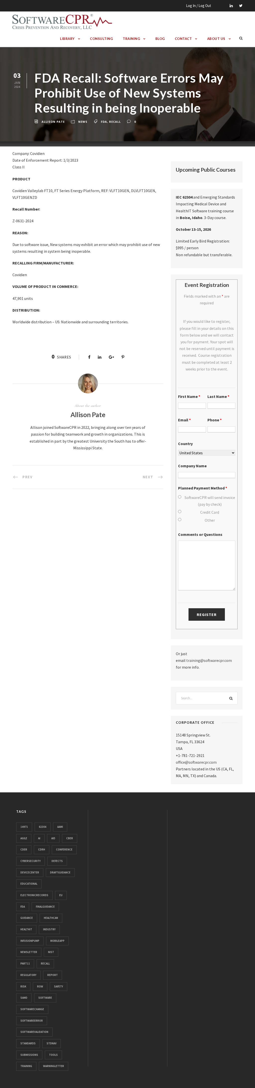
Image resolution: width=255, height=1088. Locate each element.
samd (23, 997)
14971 (24, 827)
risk (23, 986)
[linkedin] (231, 5)
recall (115, 121)
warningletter (53, 1066)
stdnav (52, 1043)
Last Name (218, 396)
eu (61, 895)
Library (67, 39)
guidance (26, 918)
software (45, 997)
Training (131, 39)
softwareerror (31, 1020)
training (26, 1066)
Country (185, 443)
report (52, 975)
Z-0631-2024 (22, 220)
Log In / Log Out (198, 5)
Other (210, 520)
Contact (183, 39)
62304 (42, 827)
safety (58, 986)
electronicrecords (34, 895)
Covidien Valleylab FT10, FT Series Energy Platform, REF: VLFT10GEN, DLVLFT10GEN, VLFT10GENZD (84, 194)
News (82, 121)
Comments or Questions (200, 534)
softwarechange (32, 1009)
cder (23, 849)
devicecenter (29, 872)
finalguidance (45, 906)
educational (28, 883)
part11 (25, 963)
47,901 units (22, 298)
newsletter (28, 952)
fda (104, 121)
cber (69, 838)
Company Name (192, 465)
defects (57, 861)
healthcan (51, 918)
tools (53, 1055)
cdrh (41, 849)
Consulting (101, 39)
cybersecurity (30, 861)
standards (28, 1043)
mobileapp (57, 941)
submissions (29, 1055)
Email (184, 419)
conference (64, 849)
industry (49, 929)
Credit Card (209, 512)
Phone (214, 419)
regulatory (28, 975)
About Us (216, 39)
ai (39, 838)
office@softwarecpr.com (196, 762)
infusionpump (29, 941)
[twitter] (241, 5)
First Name (189, 396)
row (40, 986)
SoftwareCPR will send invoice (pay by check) (210, 501)
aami (60, 827)
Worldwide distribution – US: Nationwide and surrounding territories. (70, 321)
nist (51, 952)
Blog (160, 39)
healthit (26, 929)
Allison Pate (53, 121)
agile (23, 838)
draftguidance (60, 872)
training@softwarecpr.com (209, 660)
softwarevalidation (34, 1032)
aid (53, 838)
